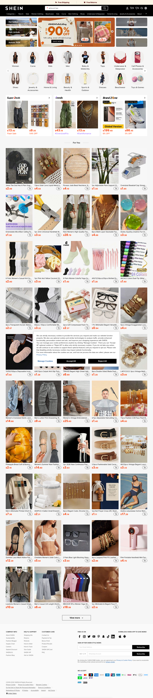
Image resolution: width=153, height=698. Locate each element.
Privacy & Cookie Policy (124, 660)
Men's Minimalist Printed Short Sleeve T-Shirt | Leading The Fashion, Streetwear (19, 511)
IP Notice (25, 690)
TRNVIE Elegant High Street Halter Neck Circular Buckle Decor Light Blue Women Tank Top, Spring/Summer (76, 371)
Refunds (26, 641)
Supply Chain (10, 644)
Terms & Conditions (44, 687)
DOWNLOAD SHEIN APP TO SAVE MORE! (132, 632)
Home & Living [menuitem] (112, 14)
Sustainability (10, 638)
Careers (8, 647)
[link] (38, 2)
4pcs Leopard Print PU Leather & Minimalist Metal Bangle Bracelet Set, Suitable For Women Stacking (105, 557)
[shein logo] (14, 8)
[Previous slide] (40, 31)
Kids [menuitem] (57, 14)
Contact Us (45, 635)
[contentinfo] (113, 676)
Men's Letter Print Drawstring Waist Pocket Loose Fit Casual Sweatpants (47, 418)
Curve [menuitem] (64, 14)
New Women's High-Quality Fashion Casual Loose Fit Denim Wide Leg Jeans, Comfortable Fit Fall (76, 232)
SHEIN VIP (27, 652)
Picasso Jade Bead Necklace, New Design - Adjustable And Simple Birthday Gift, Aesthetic (76, 185)
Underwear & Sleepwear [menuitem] (96, 14)
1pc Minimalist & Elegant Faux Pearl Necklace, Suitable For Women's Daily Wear (105, 604)
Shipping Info (28, 635)
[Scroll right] (146, 13)
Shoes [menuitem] (82, 14)
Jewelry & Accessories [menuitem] (127, 14)
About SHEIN (10, 635)
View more (75, 618)
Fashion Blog (10, 655)
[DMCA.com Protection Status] (85, 682)
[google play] (124, 637)
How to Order (28, 644)
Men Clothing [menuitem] (73, 14)
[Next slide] (112, 31)
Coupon (44, 647)
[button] (141, 8)
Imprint (43, 690)
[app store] (120, 637)
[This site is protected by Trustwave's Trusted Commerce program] (79, 682)
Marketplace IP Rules (13, 690)
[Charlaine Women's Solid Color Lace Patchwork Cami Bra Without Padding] (47, 538)
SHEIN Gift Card (47, 649)
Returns (26, 638)
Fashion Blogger (11, 641)
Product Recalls (47, 644)
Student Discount (11, 649)
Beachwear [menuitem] (50, 14)
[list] (97, 636)
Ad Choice (51, 690)
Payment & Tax (47, 638)
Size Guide (27, 649)
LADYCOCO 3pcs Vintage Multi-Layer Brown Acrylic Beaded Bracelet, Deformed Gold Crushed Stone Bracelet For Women (133, 371)
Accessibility (35, 690)
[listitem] (19, 169)
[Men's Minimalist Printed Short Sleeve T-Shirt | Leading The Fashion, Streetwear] (19, 491)
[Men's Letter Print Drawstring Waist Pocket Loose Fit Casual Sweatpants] (47, 398)
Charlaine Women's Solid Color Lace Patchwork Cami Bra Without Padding (47, 557)
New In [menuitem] (20, 14)
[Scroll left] (143, 13)
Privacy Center (11, 685)
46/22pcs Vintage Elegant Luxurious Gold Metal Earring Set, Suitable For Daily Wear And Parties (133, 464)
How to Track (28, 647)
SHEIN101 (9, 652)
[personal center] (127, 8)
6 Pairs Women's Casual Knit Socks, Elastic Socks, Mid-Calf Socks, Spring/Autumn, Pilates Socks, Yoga (19, 278)
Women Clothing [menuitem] (37, 14)
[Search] (104, 8)
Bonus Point (46, 641)
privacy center (110, 662)
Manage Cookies (41, 685)
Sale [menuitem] (27, 14)
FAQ (43, 652)
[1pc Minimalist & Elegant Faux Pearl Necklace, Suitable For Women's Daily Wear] (105, 584)
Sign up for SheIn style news (89, 643)
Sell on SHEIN (28, 655)
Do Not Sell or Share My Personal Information (21, 687)
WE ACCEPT (82, 671)
